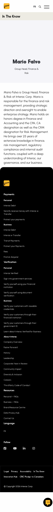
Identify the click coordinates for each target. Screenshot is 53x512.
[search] (40, 6)
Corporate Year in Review (15, 363)
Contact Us (9, 418)
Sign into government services (18, 278)
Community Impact (12, 369)
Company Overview (13, 342)
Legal (6, 472)
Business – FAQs (11, 402)
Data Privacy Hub (11, 413)
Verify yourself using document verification (18, 294)
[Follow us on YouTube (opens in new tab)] (18, 450)
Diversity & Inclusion (13, 374)
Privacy (14, 472)
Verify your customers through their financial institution (20, 316)
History (7, 353)
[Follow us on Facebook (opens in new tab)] (8, 450)
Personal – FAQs (11, 396)
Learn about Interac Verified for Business (22, 331)
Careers (7, 380)
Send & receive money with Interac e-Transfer (21, 212)
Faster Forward (11, 347)
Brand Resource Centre (14, 407)
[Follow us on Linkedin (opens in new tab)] (27, 450)
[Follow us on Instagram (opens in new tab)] (37, 450)
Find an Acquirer (11, 257)
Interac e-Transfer (12, 235)
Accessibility (25, 472)
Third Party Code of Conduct (17, 385)
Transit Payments (12, 241)
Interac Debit (10, 205)
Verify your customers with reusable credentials (20, 307)
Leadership (9, 358)
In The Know (11, 16)
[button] (46, 6)
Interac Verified (11, 273)
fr (34, 7)
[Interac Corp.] (7, 6)
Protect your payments (14, 219)
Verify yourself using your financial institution (19, 285)
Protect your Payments (14, 246)
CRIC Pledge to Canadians (32, 477)
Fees (6, 251)
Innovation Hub (10, 477)
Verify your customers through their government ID (20, 324)
